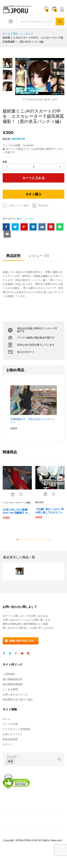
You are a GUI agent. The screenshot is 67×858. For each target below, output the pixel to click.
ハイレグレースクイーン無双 (17, 502)
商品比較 (43, 205)
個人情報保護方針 (13, 679)
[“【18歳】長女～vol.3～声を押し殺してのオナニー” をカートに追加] (45, 494)
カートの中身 (10, 724)
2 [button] (21, 539)
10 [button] (50, 539)
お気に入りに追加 (19, 205)
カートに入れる (33, 178)
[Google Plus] (16, 654)
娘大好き (39, 502)
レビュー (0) (39, 255)
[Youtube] (22, 654)
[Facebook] (4, 654)
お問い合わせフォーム (15, 694)
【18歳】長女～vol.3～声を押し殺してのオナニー (49, 511)
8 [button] (42, 539)
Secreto (18, 138)
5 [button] (32, 539)
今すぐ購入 (34, 194)
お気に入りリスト (13, 734)
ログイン (62, 11)
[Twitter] (10, 654)
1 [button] (17, 539)
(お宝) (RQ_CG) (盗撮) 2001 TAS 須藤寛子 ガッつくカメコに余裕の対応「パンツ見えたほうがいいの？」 (16, 511)
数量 (5, 162)
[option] (17, 494)
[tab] (13, 257)
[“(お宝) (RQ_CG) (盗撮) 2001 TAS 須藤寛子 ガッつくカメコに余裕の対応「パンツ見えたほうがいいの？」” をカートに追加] (13, 494)
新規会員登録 (10, 739)
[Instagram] (28, 654)
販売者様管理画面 (13, 684)
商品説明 (13, 255)
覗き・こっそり (25, 218)
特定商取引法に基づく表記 (18, 699)
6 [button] (35, 539)
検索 (60, 21)
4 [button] (28, 539)
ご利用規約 (9, 674)
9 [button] (46, 539)
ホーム (6, 719)
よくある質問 (10, 689)
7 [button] (39, 539)
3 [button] (25, 539)
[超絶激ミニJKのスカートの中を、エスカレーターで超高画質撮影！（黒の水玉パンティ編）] (6, 226)
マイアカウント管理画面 (16, 729)
